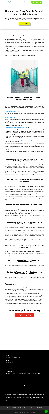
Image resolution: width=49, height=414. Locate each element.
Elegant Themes (21, 412)
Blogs (26, 408)
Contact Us (7, 407)
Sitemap (22, 408)
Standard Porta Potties (11, 104)
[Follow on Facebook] (24, 385)
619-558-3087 (37, 2)
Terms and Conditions (16, 407)
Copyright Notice (31, 407)
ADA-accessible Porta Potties (12, 111)
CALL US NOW (24, 24)
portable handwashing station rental (30, 140)
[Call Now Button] (46, 411)
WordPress (33, 412)
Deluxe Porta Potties (10, 117)
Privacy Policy (39, 407)
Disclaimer (24, 407)
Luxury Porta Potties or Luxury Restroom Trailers (17, 127)
